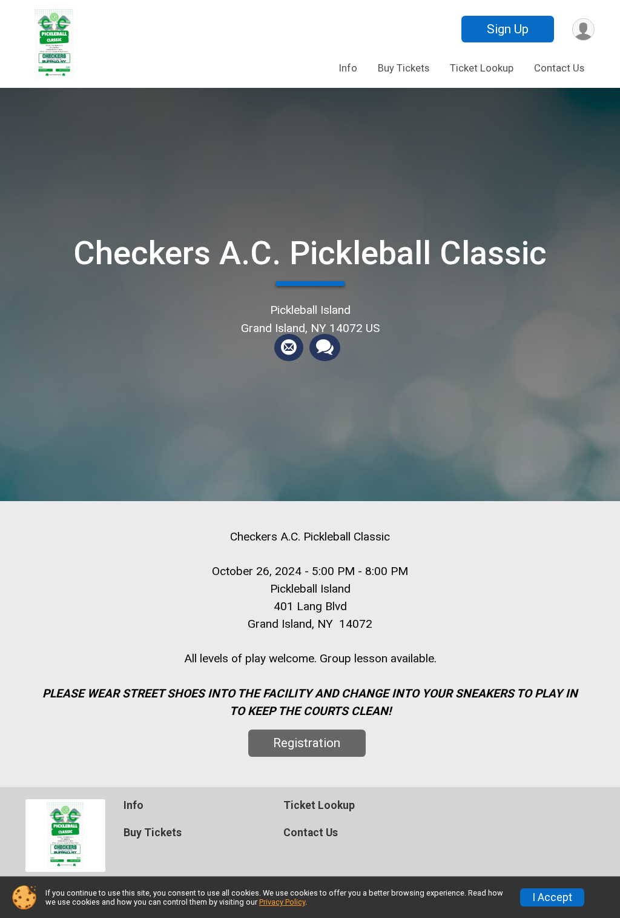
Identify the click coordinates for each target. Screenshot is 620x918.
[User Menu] (583, 29)
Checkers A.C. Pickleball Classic (310, 253)
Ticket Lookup (481, 68)
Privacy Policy (282, 901)
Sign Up (508, 29)
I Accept (552, 897)
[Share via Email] (288, 348)
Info (348, 68)
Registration (306, 743)
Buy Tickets (403, 68)
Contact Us (559, 68)
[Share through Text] (324, 348)
